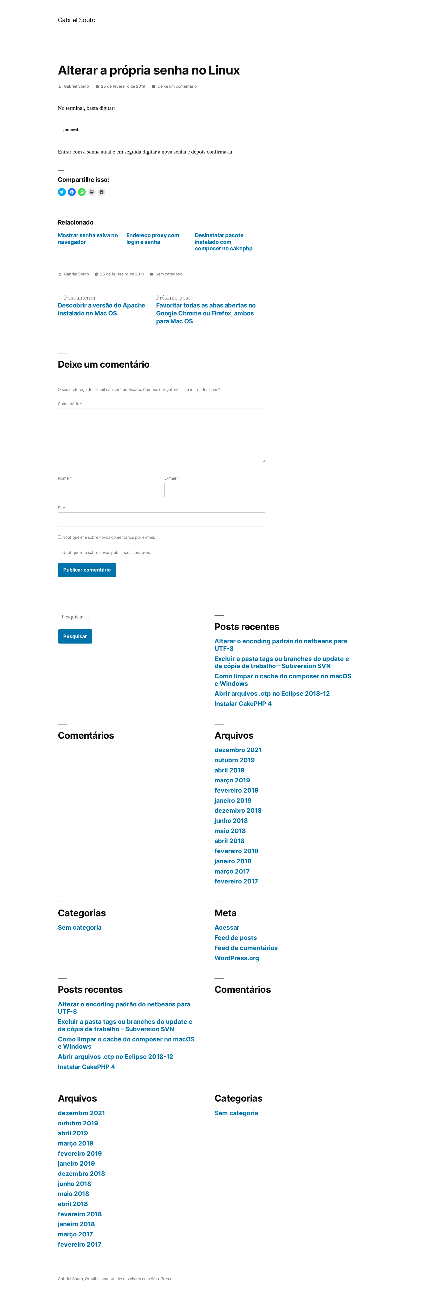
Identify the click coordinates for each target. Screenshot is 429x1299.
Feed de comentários (246, 948)
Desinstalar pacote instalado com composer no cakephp (224, 242)
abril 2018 (229, 840)
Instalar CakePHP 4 (243, 703)
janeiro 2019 (232, 800)
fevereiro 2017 (236, 881)
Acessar (226, 927)
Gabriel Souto (77, 20)
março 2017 (232, 871)
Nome (65, 478)
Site (61, 507)
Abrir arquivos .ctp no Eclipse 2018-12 (272, 693)
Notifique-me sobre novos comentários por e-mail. (108, 537)
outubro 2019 (234, 760)
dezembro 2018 (238, 810)
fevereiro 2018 (236, 851)
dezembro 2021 (238, 750)
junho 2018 (231, 820)
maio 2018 (230, 831)
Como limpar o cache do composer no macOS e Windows (282, 679)
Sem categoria (169, 274)
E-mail (171, 478)
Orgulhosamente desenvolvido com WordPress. (128, 1278)
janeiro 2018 (232, 861)
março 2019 (232, 780)
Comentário (70, 403)
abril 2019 (229, 770)
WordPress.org (236, 958)
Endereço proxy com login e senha (152, 238)
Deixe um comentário (177, 86)
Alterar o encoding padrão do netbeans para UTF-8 (280, 644)
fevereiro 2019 (236, 790)
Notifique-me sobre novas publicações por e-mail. (108, 552)
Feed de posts (235, 937)
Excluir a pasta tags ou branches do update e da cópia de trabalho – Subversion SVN (281, 662)
